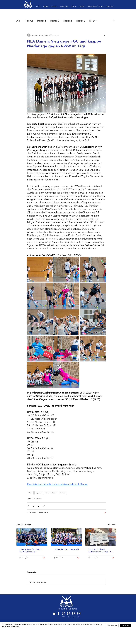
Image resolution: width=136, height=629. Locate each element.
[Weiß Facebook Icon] (59, 613)
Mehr (92, 21)
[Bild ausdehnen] (40, 269)
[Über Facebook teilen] (28, 506)
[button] (114, 21)
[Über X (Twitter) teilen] (33, 506)
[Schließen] (133, 625)
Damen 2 (54, 21)
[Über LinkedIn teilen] (39, 506)
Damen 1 (41, 21)
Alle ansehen (112, 524)
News (30, 493)
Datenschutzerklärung (12, 626)
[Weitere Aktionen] (104, 35)
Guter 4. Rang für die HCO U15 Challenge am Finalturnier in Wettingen (30, 550)
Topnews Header (51, 493)
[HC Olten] (64, 613)
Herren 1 (67, 21)
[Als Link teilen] (44, 506)
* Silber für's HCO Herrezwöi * (66, 550)
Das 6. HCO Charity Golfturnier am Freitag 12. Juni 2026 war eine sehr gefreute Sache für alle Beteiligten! (99, 550)
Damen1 (63, 493)
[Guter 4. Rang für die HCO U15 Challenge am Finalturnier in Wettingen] (31, 537)
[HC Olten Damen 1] (69, 613)
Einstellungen (112, 625)
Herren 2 (80, 21)
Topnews (28, 21)
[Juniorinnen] (79, 613)
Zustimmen (125, 625)
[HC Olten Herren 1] (74, 613)
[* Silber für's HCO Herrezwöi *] (66, 537)
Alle (18, 21)
